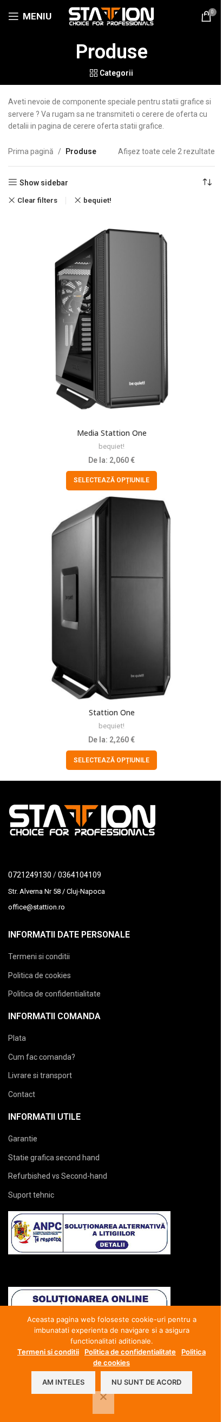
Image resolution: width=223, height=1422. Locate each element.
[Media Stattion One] (111, 319)
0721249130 (29, 875)
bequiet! (97, 200)
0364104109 (79, 875)
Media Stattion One (112, 433)
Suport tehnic (31, 1195)
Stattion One (112, 712)
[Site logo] (111, 15)
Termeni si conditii (39, 956)
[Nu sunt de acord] (103, 1402)
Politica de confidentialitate (54, 993)
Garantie (22, 1138)
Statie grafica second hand (54, 1157)
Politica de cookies (39, 975)
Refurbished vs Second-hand (57, 1176)
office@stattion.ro (36, 907)
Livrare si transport (40, 1075)
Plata (17, 1038)
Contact (21, 1094)
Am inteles (63, 1382)
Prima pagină (31, 151)
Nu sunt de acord (146, 1382)
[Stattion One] (111, 599)
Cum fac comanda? (41, 1057)
